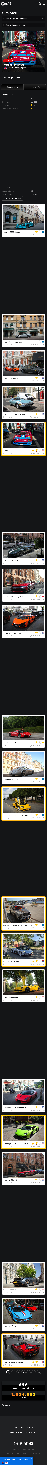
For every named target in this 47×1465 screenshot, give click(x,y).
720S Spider (15, 1290)
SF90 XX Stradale (16, 1362)
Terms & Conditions (15, 1454)
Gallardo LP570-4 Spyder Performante (29, 1107)
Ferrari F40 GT (14, 65)
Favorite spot (8, 61)
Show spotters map (13, 198)
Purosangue (13, 378)
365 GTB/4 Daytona (17, 414)
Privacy (36, 1454)
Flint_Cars (8, 235)
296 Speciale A (15, 560)
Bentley (6, 925)
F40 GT (12, 451)
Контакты (27, 1427)
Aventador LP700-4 (21, 1144)
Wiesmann (7, 779)
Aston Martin (8, 961)
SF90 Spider (13, 998)
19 (39, 1372)
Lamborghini (8, 633)
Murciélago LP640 (20, 815)
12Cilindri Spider (16, 597)
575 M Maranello (15, 342)
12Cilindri (13, 1180)
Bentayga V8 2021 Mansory (20, 925)
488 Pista (12, 1326)
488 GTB (12, 743)
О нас (14, 1427)
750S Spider (15, 232)
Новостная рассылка (23, 1432)
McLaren (6, 232)
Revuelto (17, 633)
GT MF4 (15, 779)
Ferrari (5, 342)
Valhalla (17, 961)
